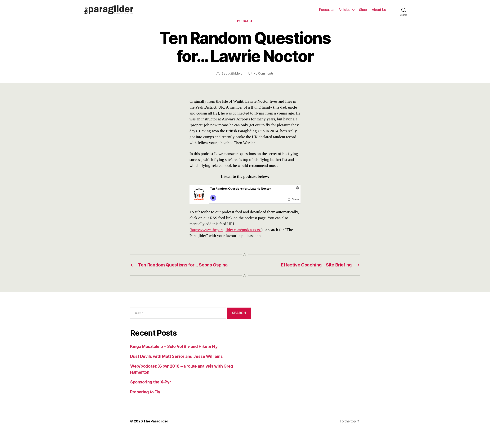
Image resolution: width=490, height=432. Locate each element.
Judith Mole (234, 73)
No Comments (263, 73)
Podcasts (326, 10)
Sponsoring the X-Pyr (150, 382)
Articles (344, 10)
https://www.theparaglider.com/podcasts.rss (226, 229)
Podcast (245, 21)
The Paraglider (155, 421)
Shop (363, 10)
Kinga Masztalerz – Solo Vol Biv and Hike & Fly (174, 346)
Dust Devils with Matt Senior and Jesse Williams (176, 356)
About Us (379, 10)
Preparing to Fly (145, 392)
